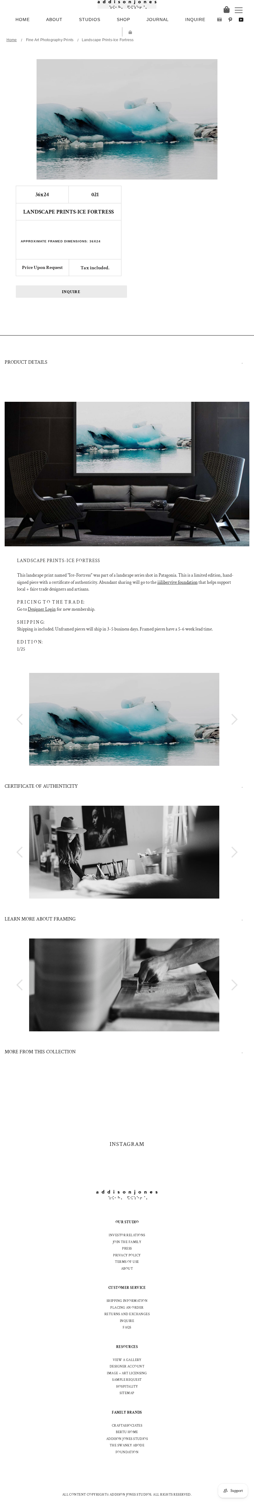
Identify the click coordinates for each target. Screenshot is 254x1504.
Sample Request (127, 1380)
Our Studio (127, 1222)
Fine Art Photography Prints (49, 40)
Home (12, 40)
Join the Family (127, 1242)
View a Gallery (127, 1360)
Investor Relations (127, 1235)
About (127, 1269)
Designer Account (127, 1366)
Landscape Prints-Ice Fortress (108, 40)
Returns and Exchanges (127, 1314)
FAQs (127, 1327)
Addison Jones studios (127, 1439)
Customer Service (127, 1287)
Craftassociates (127, 1426)
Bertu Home (127, 1432)
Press (127, 1248)
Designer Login (42, 609)
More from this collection (40, 1052)
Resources (127, 1347)
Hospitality (127, 1387)
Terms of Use (127, 1262)
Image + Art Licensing (127, 1373)
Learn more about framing (40, 919)
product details (26, 362)
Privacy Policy (127, 1255)
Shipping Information (127, 1301)
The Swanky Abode (127, 1445)
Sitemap (127, 1393)
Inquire (71, 292)
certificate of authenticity (41, 786)
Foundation (127, 1452)
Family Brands (127, 1412)
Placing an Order (126, 1308)
